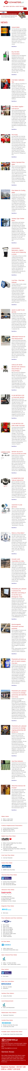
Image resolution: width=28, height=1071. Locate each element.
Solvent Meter (16, 27)
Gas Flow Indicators (17, 761)
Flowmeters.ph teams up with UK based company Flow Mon (19, 661)
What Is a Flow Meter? (18, 533)
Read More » (14, 46)
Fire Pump (15, 134)
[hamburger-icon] (25, 9)
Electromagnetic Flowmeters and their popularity (18, 626)
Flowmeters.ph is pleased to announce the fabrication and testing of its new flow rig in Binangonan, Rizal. (19, 593)
